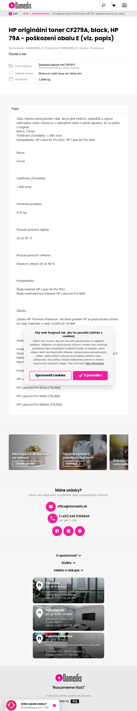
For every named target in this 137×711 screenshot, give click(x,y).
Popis (15, 108)
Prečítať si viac (17, 53)
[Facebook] (57, 531)
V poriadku (92, 375)
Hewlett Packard (41, 13)
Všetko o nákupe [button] (66, 570)
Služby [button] (67, 563)
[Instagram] (80, 531)
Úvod (26, 13)
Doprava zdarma (49, 64)
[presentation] (125, 452)
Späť (15, 13)
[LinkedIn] (68, 531)
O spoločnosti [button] (66, 555)
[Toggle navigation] (103, 5)
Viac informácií (94, 363)
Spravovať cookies (50, 375)
